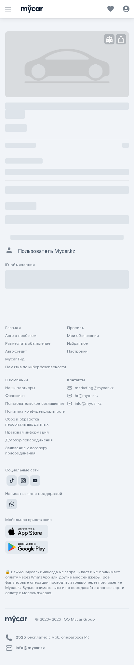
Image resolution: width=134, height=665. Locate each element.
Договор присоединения (29, 439)
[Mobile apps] (26, 531)
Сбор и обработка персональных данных (26, 422)
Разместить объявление (27, 343)
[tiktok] (11, 481)
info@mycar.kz (88, 403)
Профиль (75, 327)
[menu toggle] (8, 9)
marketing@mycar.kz (94, 387)
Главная (13, 327)
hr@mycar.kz (87, 395)
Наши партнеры (20, 387)
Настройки (77, 351)
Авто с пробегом (21, 335)
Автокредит (16, 351)
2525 (21, 637)
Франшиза (15, 395)
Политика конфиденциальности (35, 411)
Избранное (77, 343)
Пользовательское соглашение (34, 403)
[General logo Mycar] (32, 9)
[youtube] (34, 481)
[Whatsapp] (11, 505)
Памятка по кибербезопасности (35, 366)
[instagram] (23, 481)
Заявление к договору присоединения (26, 450)
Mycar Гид (14, 358)
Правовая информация (27, 432)
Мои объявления (83, 335)
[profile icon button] (126, 9)
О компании (16, 379)
